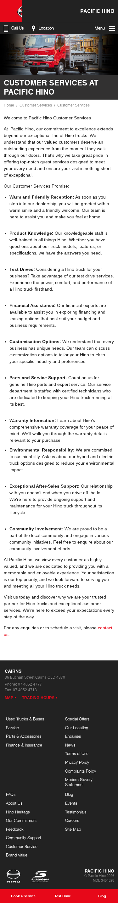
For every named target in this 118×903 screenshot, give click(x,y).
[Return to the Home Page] (15, 876)
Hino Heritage (18, 811)
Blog (69, 794)
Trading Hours (38, 698)
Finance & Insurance (24, 744)
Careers (72, 820)
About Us (14, 803)
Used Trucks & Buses (25, 718)
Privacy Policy (77, 762)
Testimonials (75, 811)
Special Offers (77, 718)
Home (9, 105)
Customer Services (36, 105)
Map (9, 698)
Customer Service (21, 846)
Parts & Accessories (23, 736)
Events (71, 803)
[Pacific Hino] (11, 11)
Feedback (15, 829)
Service (12, 727)
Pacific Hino (97, 11)
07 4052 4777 (30, 684)
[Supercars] (40, 876)
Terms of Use (76, 753)
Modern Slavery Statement (79, 782)
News (70, 744)
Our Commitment (21, 820)
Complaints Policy (80, 771)
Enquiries (73, 736)
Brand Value (16, 854)
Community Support (23, 837)
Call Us (17, 28)
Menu (100, 28)
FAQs (10, 794)
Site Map (73, 829)
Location (46, 28)
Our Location (76, 727)
